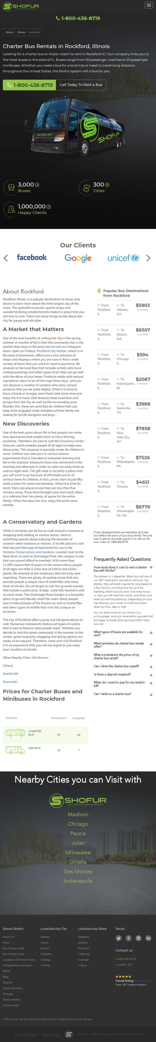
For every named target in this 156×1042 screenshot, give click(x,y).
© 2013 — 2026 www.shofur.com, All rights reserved (110, 1034)
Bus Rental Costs (13, 954)
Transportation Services (17, 965)
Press (6, 942)
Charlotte (46, 954)
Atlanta (45, 937)
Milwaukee (78, 852)
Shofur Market (11, 999)
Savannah (10, 682)
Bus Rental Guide (13, 948)
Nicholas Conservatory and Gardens (28, 552)
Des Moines (78, 871)
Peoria (78, 833)
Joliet (78, 843)
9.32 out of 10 (142, 980)
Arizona (82, 942)
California (84, 954)
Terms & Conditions (25, 1034)
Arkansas (83, 948)
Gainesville (10, 673)
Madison (78, 814)
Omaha (78, 862)
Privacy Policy (51, 1034)
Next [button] (148, 255)
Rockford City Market (52, 351)
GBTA (6, 971)
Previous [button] (7, 255)
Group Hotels (11, 1005)
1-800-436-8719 (80, 18)
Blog (5, 976)
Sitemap (8, 994)
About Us (8, 937)
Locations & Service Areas (19, 959)
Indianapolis (78, 881)
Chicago (78, 824)
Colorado (83, 959)
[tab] (123, 569)
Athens (8, 665)
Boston (45, 948)
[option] (32, 257)
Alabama (83, 937)
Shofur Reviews (12, 988)
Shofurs (7, 982)
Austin (44, 942)
